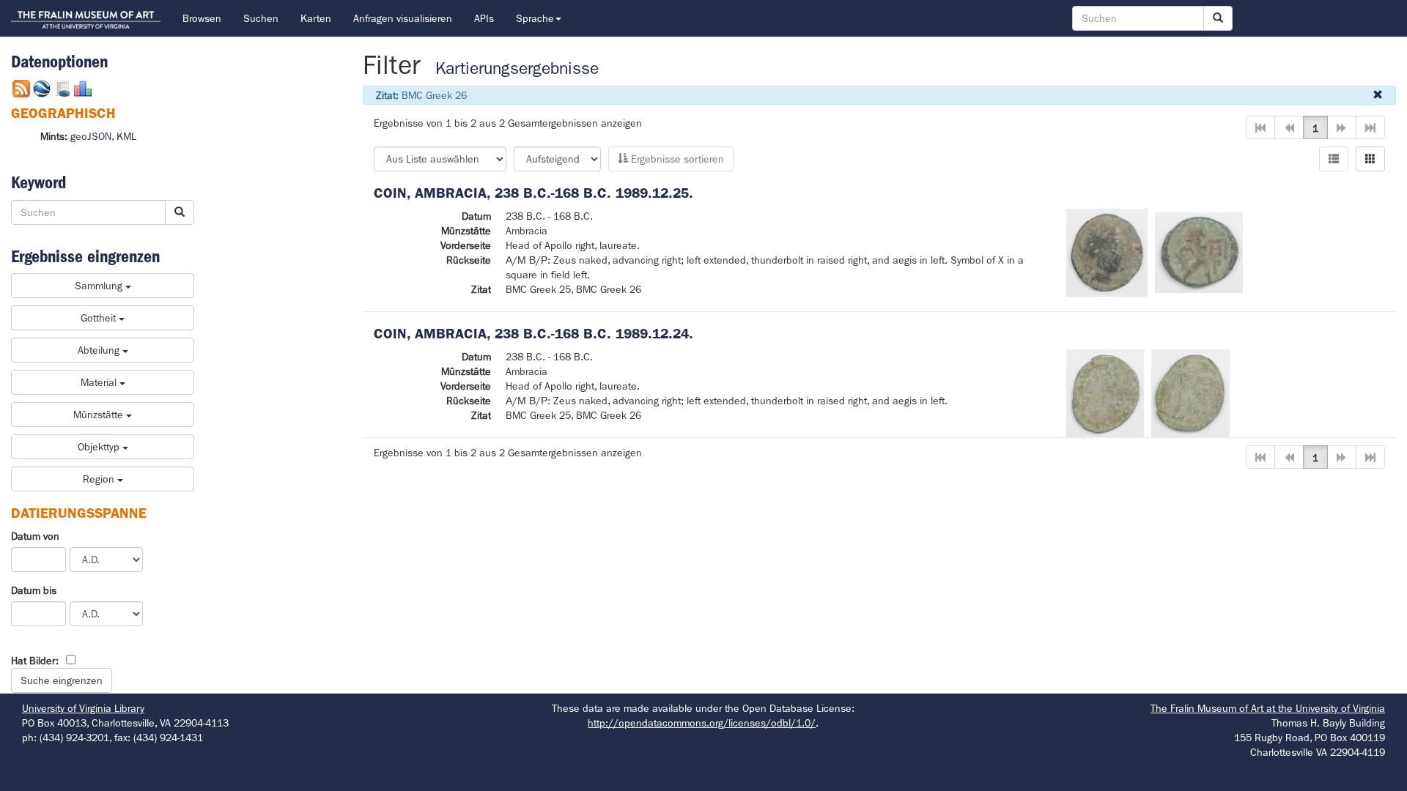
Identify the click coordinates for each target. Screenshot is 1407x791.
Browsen (201, 18)
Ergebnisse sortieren (676, 159)
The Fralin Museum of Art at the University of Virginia (1268, 708)
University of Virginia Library (83, 708)
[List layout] (1333, 158)
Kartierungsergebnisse (517, 68)
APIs (484, 18)
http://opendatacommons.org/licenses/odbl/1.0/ (702, 722)
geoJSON (90, 136)
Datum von (35, 536)
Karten (315, 18)
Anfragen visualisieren (402, 18)
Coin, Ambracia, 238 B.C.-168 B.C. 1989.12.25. (533, 193)
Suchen (260, 18)
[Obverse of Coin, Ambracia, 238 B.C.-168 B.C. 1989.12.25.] (1107, 251)
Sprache (535, 18)
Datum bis (33, 590)
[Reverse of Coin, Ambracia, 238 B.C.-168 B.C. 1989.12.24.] (1190, 391)
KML (126, 136)
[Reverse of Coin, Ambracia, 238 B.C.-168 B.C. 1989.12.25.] (1199, 251)
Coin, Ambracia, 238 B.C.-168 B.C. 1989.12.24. (533, 333)
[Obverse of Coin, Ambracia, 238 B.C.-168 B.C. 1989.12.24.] (1105, 391)
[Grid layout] (1370, 158)
